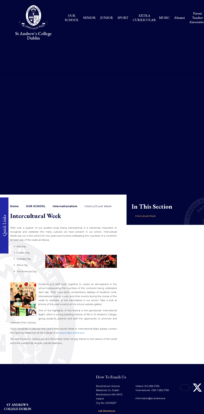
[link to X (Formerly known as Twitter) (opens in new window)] (197, 387)
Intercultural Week (98, 206)
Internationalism (65, 206)
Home (14, 206)
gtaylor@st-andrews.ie (72, 332)
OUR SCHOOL (36, 206)
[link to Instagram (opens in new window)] (185, 387)
